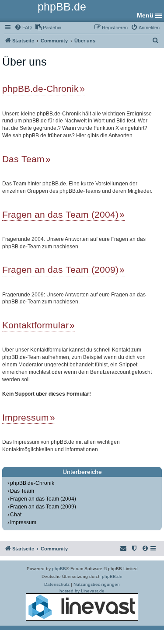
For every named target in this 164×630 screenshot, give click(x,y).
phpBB (59, 568)
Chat (15, 515)
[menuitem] (23, 27)
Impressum (25, 417)
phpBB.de (112, 576)
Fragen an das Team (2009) (60, 270)
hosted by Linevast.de (82, 590)
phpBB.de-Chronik (40, 89)
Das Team (23, 159)
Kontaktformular (35, 325)
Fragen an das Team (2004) (60, 214)
